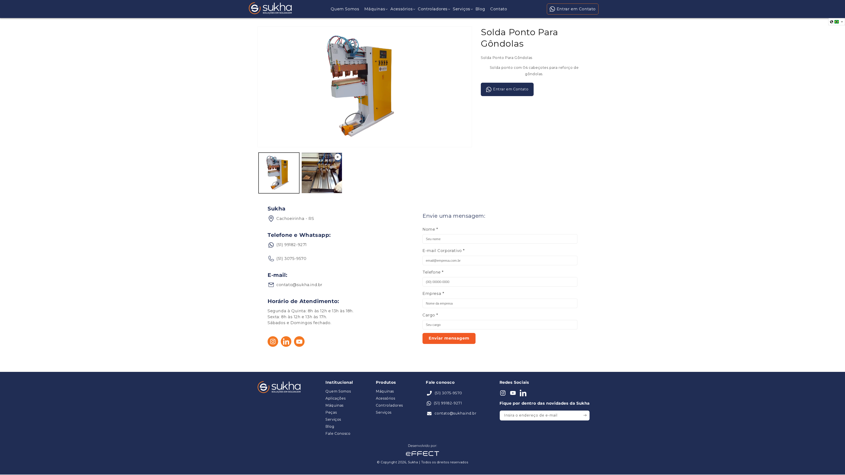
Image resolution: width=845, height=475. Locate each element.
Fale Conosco (337, 433)
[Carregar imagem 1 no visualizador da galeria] (279, 173)
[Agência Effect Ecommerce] (422, 456)
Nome (430, 229)
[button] (375, 9)
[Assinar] (585, 415)
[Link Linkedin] (286, 345)
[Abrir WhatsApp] (11, 464)
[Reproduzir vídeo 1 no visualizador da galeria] (321, 173)
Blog (329, 426)
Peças (331, 412)
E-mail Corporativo (443, 250)
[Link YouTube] (299, 345)
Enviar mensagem (449, 338)
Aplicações (335, 398)
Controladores (389, 405)
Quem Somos (338, 391)
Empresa (433, 293)
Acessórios (385, 398)
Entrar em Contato (576, 9)
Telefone (433, 272)
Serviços (333, 419)
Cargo (430, 315)
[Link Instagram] (273, 345)
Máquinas (334, 405)
